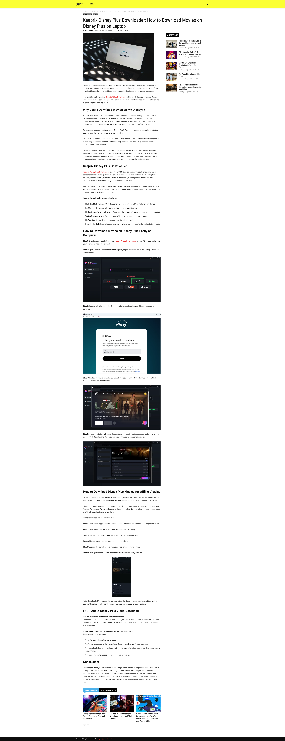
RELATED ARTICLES (91, 690)
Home (91, 4)
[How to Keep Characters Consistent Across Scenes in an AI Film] (171, 87)
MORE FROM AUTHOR (108, 690)
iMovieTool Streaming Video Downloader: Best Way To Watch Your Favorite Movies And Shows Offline (147, 717)
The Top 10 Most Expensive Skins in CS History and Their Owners (121, 716)
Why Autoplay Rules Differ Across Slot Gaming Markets (190, 53)
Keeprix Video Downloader (125, 241)
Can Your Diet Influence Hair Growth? (190, 75)
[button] (206, 4)
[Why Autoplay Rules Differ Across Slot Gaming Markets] (171, 55)
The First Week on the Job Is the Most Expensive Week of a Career (190, 43)
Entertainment (93, 11)
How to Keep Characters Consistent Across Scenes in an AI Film (190, 87)
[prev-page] (84, 725)
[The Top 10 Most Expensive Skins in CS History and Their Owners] (122, 703)
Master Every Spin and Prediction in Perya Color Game (188, 65)
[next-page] (88, 725)
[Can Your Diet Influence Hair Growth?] (171, 77)
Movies (95, 14)
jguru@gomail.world (105, 739)
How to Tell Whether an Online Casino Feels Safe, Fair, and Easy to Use (95, 716)
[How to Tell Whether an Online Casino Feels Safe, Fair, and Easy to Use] (95, 703)
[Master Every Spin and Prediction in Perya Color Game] (171, 66)
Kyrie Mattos (89, 30)
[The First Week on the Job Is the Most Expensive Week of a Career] (171, 44)
